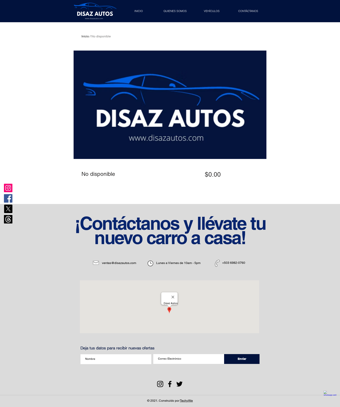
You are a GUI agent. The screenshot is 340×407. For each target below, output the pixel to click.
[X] (8, 209)
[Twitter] (179, 384)
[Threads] (8, 219)
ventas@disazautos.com (119, 263)
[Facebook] (8, 198)
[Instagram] (8, 188)
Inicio (85, 36)
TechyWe (186, 400)
